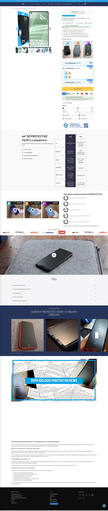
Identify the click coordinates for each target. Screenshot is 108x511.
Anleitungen (38, 4)
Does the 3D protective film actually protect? (21, 289)
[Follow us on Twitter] (83, 495)
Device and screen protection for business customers (18, 498)
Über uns (44, 4)
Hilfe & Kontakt (50, 4)
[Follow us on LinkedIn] (83, 498)
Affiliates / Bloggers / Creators (16, 495)
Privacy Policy (52, 495)
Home (10, 8)
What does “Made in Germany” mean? (20, 300)
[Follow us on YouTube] (92, 495)
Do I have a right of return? (18, 296)
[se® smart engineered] (23, 4)
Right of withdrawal (53, 499)
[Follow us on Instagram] (86, 495)
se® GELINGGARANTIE (67, 4)
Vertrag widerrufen (54, 503)
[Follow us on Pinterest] (89, 495)
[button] (19, 50)
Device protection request (16, 494)
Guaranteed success (53, 501)
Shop (32, 4)
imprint (51, 497)
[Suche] (79, 4)
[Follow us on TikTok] (80, 498)
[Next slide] (61, 210)
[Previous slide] (5, 210)
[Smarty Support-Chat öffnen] (104, 506)
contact (12, 501)
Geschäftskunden (58, 4)
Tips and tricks (14, 502)
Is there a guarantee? (17, 293)
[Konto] (82, 4)
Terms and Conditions (53, 494)
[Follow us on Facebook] (80, 495)
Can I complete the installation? (19, 285)
